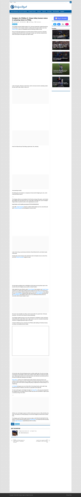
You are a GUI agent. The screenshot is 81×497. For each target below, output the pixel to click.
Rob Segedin (39, 293)
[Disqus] (30, 475)
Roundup (49, 11)
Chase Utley (15, 29)
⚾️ (61, 18)
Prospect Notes (32, 11)
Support (62, 11)
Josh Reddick (19, 293)
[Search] (71, 2)
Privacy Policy (69, 495)
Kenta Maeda (16, 294)
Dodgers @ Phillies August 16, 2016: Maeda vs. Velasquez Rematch (19, 441)
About (15, 2)
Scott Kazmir (33, 419)
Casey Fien (34, 390)
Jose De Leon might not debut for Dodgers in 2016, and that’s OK (42, 441)
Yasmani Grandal (18, 208)
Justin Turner (45, 289)
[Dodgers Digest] (18, 6)
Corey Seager (31, 289)
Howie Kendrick (20, 206)
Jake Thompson (19, 420)
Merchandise (56, 11)
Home (11, 2)
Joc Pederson (40, 292)
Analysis (39, 11)
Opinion (44, 11)
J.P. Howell (14, 386)
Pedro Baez (14, 379)
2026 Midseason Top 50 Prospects (19, 11)
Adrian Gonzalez (20, 257)
